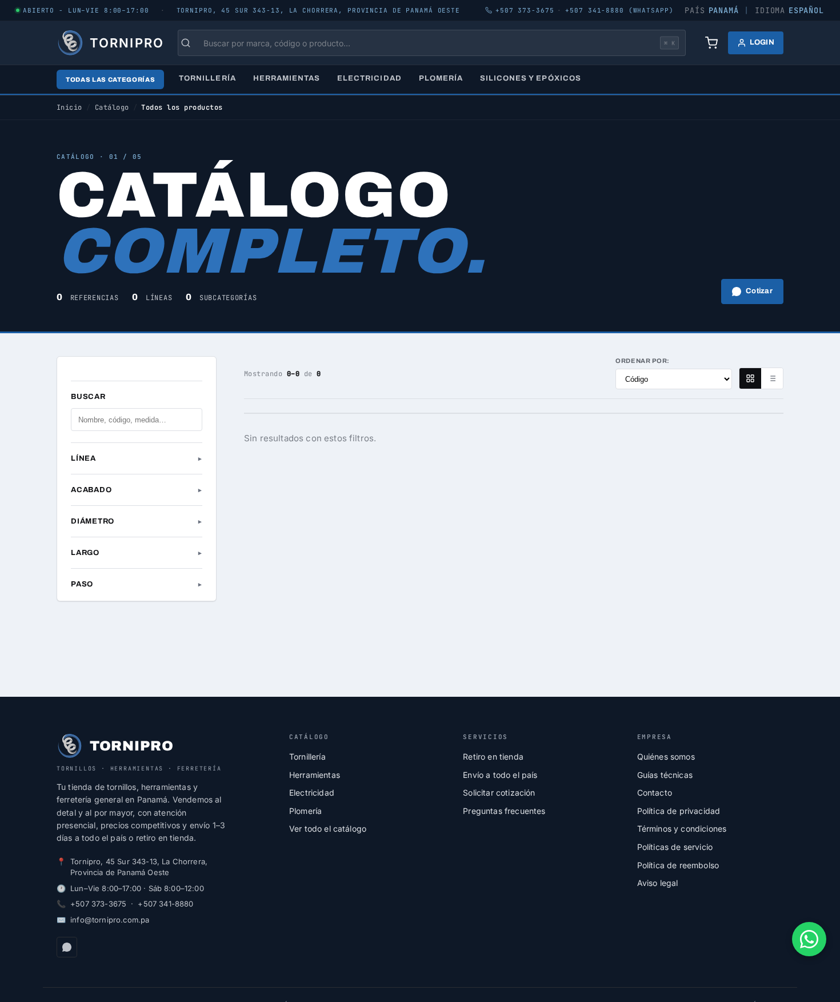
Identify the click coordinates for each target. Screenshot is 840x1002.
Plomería (441, 78)
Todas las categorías (110, 79)
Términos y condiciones (682, 828)
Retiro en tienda (493, 756)
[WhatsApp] (67, 947)
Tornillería (207, 78)
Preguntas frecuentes (504, 811)
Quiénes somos (666, 756)
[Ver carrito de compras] (711, 43)
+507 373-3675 (98, 903)
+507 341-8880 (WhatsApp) (619, 10)
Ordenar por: (642, 360)
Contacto (654, 792)
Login (762, 42)
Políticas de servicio (675, 847)
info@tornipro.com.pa (109, 919)
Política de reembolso (678, 865)
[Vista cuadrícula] (750, 378)
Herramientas (286, 78)
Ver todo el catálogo (327, 828)
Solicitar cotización (499, 792)
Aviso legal (657, 883)
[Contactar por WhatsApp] (809, 939)
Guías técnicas (665, 775)
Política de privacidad (679, 811)
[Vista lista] (772, 378)
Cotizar (759, 291)
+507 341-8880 (165, 903)
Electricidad (369, 78)
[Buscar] (191, 43)
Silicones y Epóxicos (530, 78)
